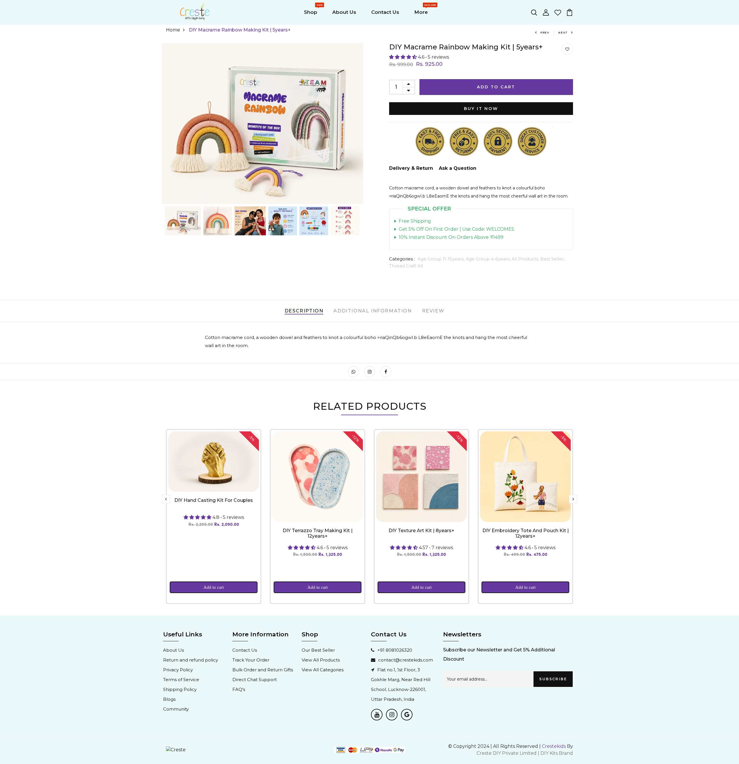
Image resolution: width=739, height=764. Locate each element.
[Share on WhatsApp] (353, 371)
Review (433, 311)
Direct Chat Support (254, 679)
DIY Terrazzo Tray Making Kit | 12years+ (317, 533)
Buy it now (481, 108)
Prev (545, 32)
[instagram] (392, 714)
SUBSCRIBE (553, 679)
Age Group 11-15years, (441, 259)
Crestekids (554, 746)
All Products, (526, 259)
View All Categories (323, 669)
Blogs (169, 699)
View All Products (321, 660)
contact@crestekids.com (405, 660)
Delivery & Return (411, 168)
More (422, 10)
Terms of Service (181, 679)
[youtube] (376, 714)
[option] (214, 516)
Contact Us (385, 12)
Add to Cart (496, 87)
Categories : (402, 259)
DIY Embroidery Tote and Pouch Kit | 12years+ (525, 533)
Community (176, 709)
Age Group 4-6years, (489, 259)
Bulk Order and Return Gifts (262, 669)
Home (173, 30)
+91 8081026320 (394, 650)
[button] (403, 57)
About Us (344, 12)
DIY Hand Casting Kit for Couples (213, 500)
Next (563, 32)
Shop (312, 10)
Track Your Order (250, 660)
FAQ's (238, 689)
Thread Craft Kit (406, 266)
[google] (407, 714)
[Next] (354, 123)
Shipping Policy (180, 689)
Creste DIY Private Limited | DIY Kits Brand (525, 753)
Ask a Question (457, 168)
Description (304, 311)
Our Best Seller (318, 650)
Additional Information (372, 311)
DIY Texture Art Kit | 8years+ (421, 530)
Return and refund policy (190, 660)
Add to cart (214, 587)
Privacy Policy (178, 669)
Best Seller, (552, 259)
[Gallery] (262, 140)
